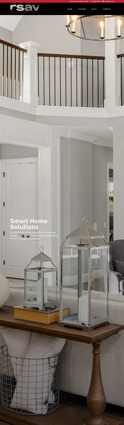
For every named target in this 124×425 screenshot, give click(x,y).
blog (94, 9)
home (69, 9)
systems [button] (82, 9)
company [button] (106, 9)
